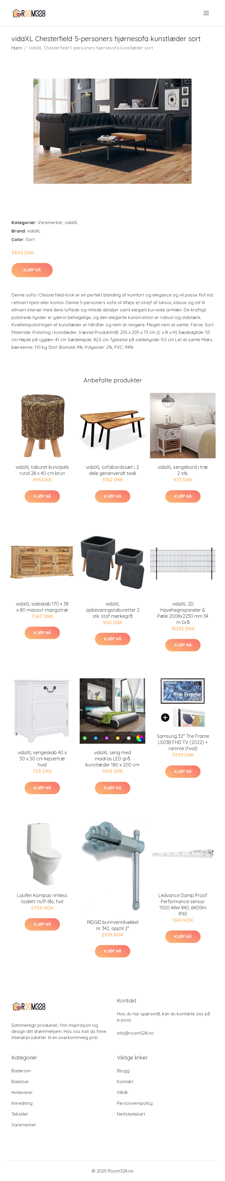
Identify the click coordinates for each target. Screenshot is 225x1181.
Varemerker (50, 222)
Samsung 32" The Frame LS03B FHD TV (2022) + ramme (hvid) (183, 742)
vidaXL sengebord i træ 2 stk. (183, 470)
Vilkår (122, 1092)
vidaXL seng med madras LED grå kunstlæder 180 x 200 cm (112, 759)
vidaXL (71, 222)
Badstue (19, 1081)
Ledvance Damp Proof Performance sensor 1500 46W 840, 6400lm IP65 (182, 904)
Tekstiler (19, 1114)
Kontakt (125, 1081)
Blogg (123, 1071)
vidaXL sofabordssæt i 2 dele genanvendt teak (112, 470)
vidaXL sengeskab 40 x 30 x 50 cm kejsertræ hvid (42, 759)
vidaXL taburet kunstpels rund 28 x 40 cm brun (42, 470)
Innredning (22, 1103)
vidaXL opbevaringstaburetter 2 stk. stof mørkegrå (112, 610)
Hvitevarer (22, 1092)
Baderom (21, 1071)
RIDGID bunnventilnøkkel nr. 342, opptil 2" (112, 925)
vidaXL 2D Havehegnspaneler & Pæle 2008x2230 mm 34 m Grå (182, 613)
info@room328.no (135, 1033)
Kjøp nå (32, 270)
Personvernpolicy (135, 1103)
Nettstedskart (131, 1114)
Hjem (16, 48)
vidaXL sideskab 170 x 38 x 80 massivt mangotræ (42, 607)
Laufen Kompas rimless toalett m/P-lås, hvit (42, 898)
